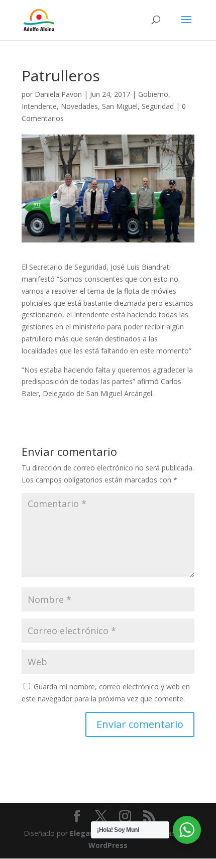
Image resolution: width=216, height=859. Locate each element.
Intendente (39, 106)
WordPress (108, 845)
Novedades (79, 106)
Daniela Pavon (58, 94)
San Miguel (120, 106)
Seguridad (158, 106)
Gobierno (153, 94)
